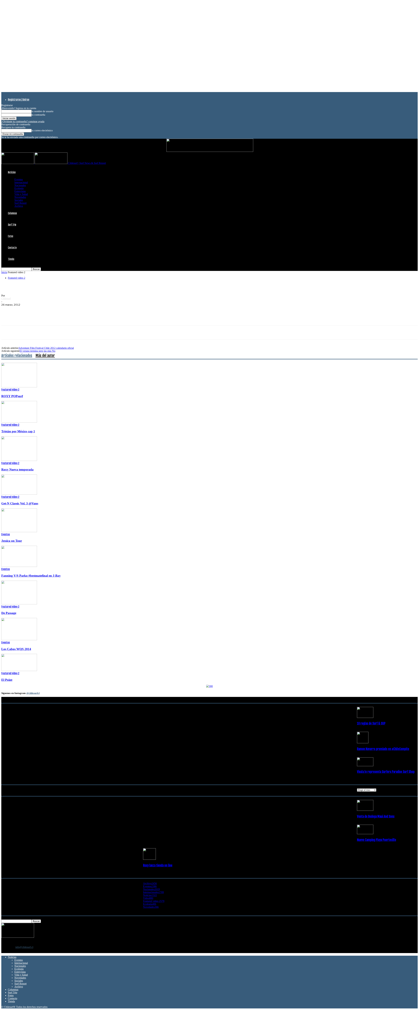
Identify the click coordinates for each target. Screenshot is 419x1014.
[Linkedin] (42, 309)
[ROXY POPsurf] (19, 386)
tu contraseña (38, 114)
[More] (65, 309)
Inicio (4, 272)
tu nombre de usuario (42, 111)
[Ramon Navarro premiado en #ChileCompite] (362, 742)
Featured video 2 (16, 277)
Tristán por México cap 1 (18, 431)
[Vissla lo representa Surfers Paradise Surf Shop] (365, 765)
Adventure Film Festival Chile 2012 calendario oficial (46, 348)
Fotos (10, 236)
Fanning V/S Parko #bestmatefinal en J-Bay (31, 575)
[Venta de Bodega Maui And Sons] (365, 809)
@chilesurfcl (33, 693)
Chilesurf (6, 298)
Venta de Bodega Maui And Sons (375, 816)
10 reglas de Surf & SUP (371, 723)
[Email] (53, 309)
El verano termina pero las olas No (37, 351)
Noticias (12, 172)
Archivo (18, 206)
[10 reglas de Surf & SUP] (365, 717)
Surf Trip (12, 224)
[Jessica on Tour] (19, 531)
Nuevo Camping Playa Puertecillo (376, 840)
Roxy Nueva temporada (17, 469)
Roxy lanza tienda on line (157, 865)
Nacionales (20, 185)
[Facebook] (6, 309)
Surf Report (20, 203)
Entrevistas (20, 191)
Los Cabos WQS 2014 (16, 649)
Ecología (19, 188)
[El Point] (19, 670)
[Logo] (18, 163)
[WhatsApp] (30, 309)
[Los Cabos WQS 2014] (19, 639)
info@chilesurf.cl (24, 947)
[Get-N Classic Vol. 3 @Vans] (19, 493)
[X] (18, 309)
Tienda (11, 259)
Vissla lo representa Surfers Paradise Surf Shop (386, 772)
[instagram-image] (36, 733)
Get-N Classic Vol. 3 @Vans (19, 503)
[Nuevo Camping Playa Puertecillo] (365, 833)
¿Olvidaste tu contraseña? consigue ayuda (22, 121)
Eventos (18, 179)
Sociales (18, 200)
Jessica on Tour (11, 540)
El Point (6, 680)
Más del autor (45, 355)
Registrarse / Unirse (18, 99)
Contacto (12, 247)
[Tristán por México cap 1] (19, 421)
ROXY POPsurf (12, 396)
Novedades (20, 197)
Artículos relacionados (16, 355)
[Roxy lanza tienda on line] (149, 858)
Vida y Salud (21, 194)
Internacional (21, 182)
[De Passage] (19, 603)
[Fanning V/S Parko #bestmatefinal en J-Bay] (19, 566)
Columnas (12, 213)
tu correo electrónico (42, 130)
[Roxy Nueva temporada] (19, 460)
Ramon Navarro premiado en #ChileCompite (383, 749)
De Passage (8, 613)
